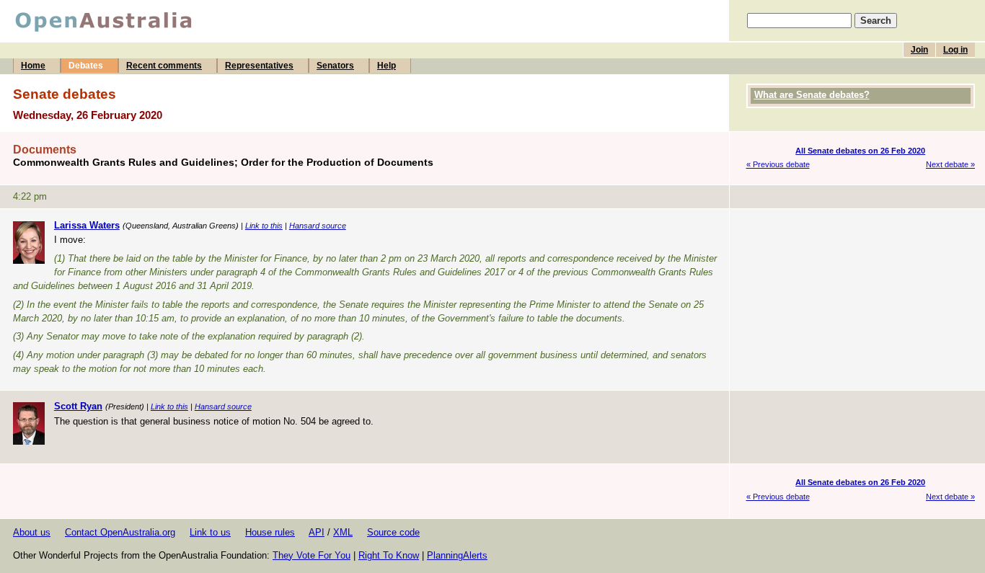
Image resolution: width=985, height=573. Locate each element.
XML (343, 532)
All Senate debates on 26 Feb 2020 (860, 150)
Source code (393, 532)
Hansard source (317, 225)
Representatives (259, 66)
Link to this (264, 225)
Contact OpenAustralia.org (120, 532)
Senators (335, 66)
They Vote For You (311, 555)
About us (31, 532)
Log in (955, 50)
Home (33, 66)
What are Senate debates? (812, 94)
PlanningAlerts (457, 555)
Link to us (210, 532)
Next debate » (950, 164)
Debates (86, 66)
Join (919, 50)
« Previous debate (778, 164)
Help (386, 66)
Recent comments (164, 66)
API (316, 532)
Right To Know (388, 555)
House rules (270, 532)
